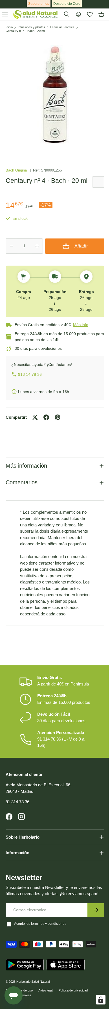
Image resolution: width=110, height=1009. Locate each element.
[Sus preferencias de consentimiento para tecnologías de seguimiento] (96, 999)
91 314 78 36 (17, 818)
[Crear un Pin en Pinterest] (57, 417)
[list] (55, 94)
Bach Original (17, 170)
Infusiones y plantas (31, 27)
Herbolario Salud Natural (33, 1005)
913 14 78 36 (30, 374)
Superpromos (38, 4)
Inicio (9, 27)
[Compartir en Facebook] (46, 417)
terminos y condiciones (48, 947)
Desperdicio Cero (66, 4)
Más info (80, 324)
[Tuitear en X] (35, 417)
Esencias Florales (62, 27)
